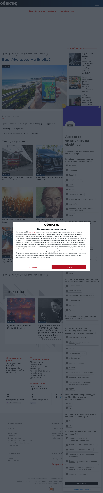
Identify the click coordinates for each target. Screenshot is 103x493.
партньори (32, 232)
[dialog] (51, 246)
